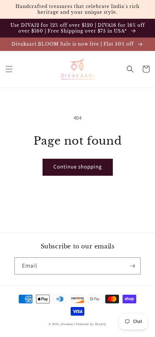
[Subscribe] (132, 265)
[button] (9, 69)
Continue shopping (77, 167)
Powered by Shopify (91, 324)
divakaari (68, 324)
